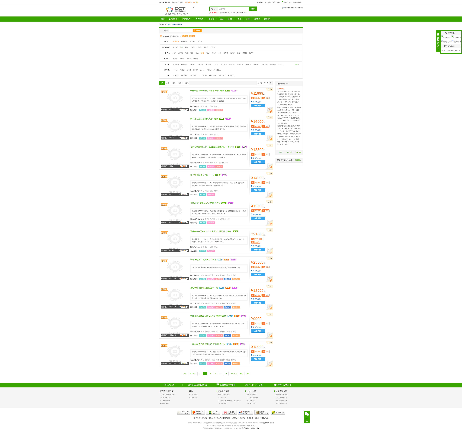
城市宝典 (289, 152)
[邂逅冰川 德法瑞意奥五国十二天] (175, 297)
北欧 (174, 53)
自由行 (200, 41)
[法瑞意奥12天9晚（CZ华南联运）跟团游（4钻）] (175, 241)
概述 (280, 152)
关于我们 (197, 418)
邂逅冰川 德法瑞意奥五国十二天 (204, 288)
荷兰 (207, 53)
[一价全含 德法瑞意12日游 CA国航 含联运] (175, 354)
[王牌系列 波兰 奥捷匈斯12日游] (175, 269)
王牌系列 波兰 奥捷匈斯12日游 (203, 260)
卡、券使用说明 (165, 400)
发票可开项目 (251, 400)
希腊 (219, 53)
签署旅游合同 (222, 397)
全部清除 (298, 160)
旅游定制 (260, 2)
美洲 (186, 47)
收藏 (269, 110)
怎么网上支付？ (252, 404)
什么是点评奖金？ (166, 397)
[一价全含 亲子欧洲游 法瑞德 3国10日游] (175, 100)
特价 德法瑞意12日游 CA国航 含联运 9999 (208, 316)
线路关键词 (222, 9)
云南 (219, 13)
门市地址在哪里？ (281, 397)
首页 (168, 24)
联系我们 (204, 418)
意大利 (180, 53)
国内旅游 (184, 41)
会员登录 (187, 2)
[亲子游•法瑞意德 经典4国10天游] (175, 128)
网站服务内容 (164, 404)
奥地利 (214, 53)
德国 (190, 36)
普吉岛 (230, 13)
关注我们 (276, 2)
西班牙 (232, 53)
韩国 (241, 13)
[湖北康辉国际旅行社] (177, 10)
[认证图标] (183, 412)
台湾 (245, 13)
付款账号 (250, 418)
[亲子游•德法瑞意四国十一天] (175, 185)
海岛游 (206, 47)
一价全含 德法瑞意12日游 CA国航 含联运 (207, 344)
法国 (186, 53)
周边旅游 (192, 41)
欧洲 (226, 13)
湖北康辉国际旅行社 (267, 423)
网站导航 (298, 2)
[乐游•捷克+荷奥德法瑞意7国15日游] (175, 213)
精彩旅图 (298, 152)
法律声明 (242, 418)
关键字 (166, 30)
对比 (271, 89)
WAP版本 (287, 2)
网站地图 (265, 418)
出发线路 (179, 24)
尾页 (241, 373)
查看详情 (257, 106)
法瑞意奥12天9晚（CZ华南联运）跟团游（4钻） (211, 231)
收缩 (438, 41)
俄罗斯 (251, 53)
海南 (222, 13)
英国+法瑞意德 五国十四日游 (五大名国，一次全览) (212, 147)
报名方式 (212, 418)
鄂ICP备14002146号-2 (251, 428)
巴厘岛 (234, 13)
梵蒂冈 (244, 53)
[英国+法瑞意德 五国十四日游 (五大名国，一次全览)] (175, 156)
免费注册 (196, 2)
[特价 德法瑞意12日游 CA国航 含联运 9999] (175, 325)
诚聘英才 (235, 418)
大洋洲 (192, 47)
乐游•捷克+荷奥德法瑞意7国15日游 (205, 203)
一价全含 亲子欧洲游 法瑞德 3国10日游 (207, 91)
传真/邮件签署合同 (281, 394)
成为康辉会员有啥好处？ (168, 394)
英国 (191, 53)
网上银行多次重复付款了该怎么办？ (229, 400)
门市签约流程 (222, 404)
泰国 (238, 13)
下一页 (266, 83)
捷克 (238, 53)
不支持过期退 (193, 397)
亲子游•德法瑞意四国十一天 (202, 175)
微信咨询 (257, 418)
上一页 (260, 83)
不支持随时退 (193, 394)
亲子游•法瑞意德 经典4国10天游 (204, 119)
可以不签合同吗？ (281, 404)
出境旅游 (176, 41)
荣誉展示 (227, 418)
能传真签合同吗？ (281, 400)
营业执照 (220, 418)
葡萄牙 (226, 53)
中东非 (199, 47)
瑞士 (197, 53)
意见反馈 (268, 2)
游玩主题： (194, 110)
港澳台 (213, 47)
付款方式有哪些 (252, 394)
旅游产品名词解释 (223, 394)
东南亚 (175, 47)
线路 (173, 24)
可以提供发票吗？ (252, 397)
